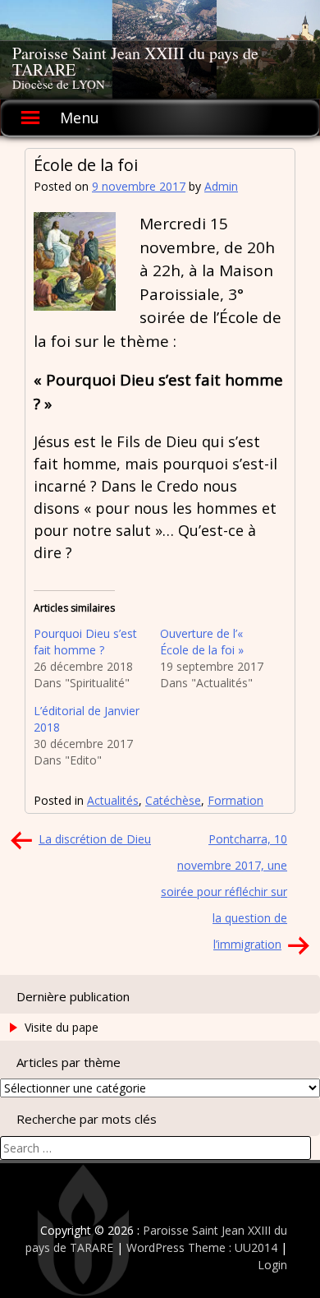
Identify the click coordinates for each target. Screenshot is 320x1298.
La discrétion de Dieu (95, 839)
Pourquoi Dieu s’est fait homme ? (85, 642)
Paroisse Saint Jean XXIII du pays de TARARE (135, 61)
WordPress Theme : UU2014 (201, 1247)
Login (272, 1265)
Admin (221, 186)
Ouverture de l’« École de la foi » (202, 642)
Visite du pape (61, 1027)
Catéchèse (173, 800)
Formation (235, 800)
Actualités (113, 800)
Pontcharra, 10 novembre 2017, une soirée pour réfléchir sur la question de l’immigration (224, 891)
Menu (79, 117)
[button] (75, 261)
